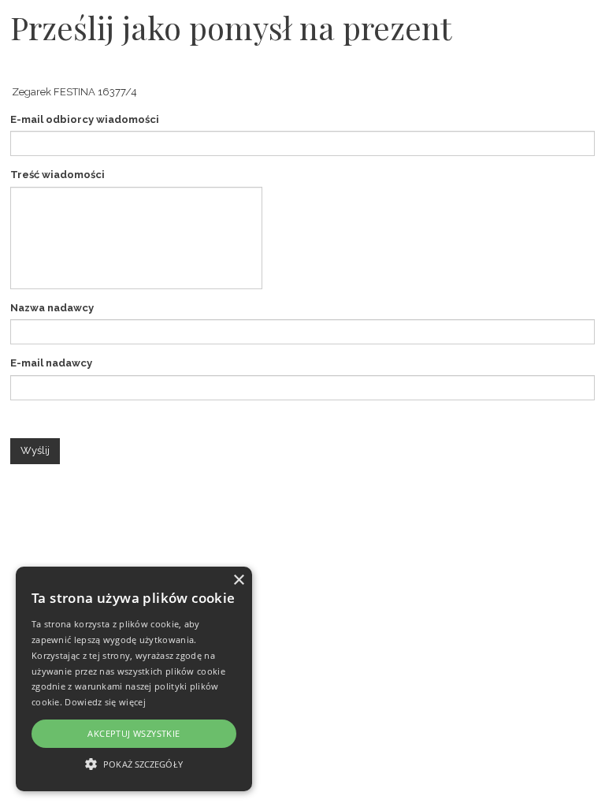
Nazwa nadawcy (52, 308)
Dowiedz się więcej (105, 702)
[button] (134, 763)
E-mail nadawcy (51, 363)
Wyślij (35, 450)
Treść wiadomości (57, 174)
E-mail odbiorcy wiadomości (84, 119)
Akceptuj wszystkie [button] (133, 733)
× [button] (238, 580)
